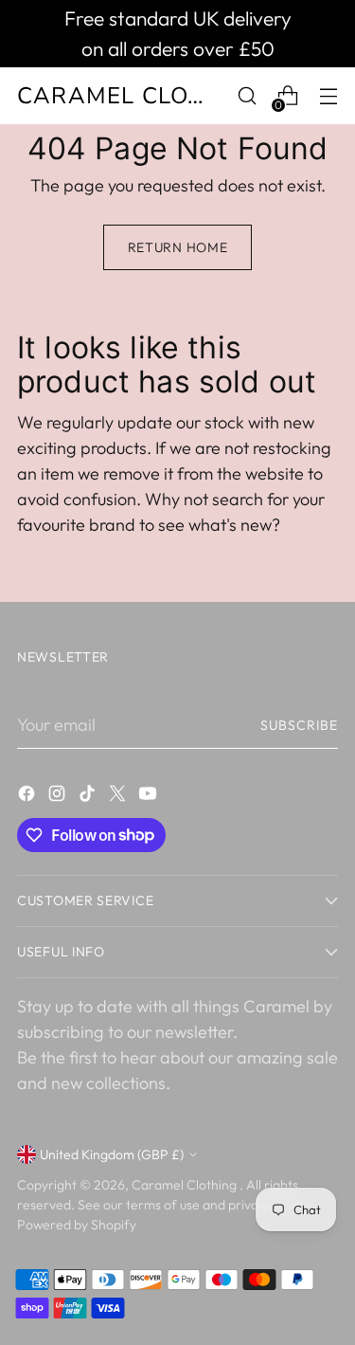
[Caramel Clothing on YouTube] (149, 796)
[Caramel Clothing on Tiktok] (89, 796)
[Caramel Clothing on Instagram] (58, 796)
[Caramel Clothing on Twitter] (119, 796)
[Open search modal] (246, 96)
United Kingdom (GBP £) (112, 1154)
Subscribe (299, 725)
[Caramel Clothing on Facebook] (28, 796)
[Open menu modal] (328, 96)
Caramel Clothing (186, 1184)
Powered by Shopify (76, 1224)
